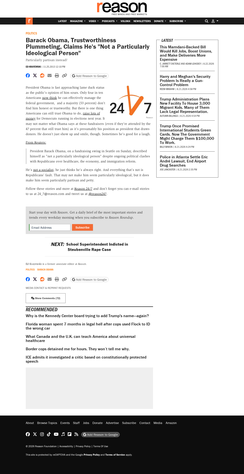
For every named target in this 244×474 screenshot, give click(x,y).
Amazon (171, 423)
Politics (31, 33)
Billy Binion (166, 146)
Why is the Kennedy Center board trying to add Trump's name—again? (87, 315)
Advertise (112, 423)
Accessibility (66, 446)
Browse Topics (47, 423)
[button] (215, 21)
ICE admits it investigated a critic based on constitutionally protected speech (86, 359)
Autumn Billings (169, 115)
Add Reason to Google (91, 76)
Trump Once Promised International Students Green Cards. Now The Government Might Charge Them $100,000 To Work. (187, 134)
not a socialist (43, 170)
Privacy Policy (83, 446)
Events (65, 423)
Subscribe (176, 21)
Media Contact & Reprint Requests (48, 288)
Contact (144, 423)
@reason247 (97, 194)
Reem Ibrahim (167, 89)
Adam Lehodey (193, 63)
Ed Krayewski (33, 66)
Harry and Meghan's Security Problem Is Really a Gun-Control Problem (185, 80)
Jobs (86, 423)
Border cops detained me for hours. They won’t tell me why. (78, 348)
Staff (76, 423)
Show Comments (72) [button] (47, 298)
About (30, 423)
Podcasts (108, 21)
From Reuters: (36, 142)
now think (49, 98)
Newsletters (142, 21)
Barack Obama (45, 269)
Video (93, 21)
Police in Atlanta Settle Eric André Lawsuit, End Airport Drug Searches (184, 161)
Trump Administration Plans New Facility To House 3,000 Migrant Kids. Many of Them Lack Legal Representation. (185, 105)
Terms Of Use (100, 446)
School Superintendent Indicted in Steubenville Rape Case (89, 247)
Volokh (125, 21)
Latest (62, 21)
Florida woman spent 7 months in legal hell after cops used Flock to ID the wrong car (88, 326)
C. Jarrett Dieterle (170, 63)
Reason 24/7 (83, 189)
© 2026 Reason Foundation (41, 446)
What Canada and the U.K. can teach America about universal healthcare (80, 338)
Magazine (76, 21)
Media (158, 423)
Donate (159, 21)
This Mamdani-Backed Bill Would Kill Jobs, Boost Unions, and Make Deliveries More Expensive (186, 53)
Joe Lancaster (167, 169)
